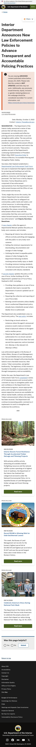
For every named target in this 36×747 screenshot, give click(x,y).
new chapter (7, 225)
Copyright (5, 676)
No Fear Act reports (8, 714)
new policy (22, 316)
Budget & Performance (9, 698)
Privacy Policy (6, 689)
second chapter (8, 274)
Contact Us (5, 673)
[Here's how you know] (18, 2)
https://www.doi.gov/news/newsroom (21, 103)
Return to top (6, 658)
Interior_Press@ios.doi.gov (25, 122)
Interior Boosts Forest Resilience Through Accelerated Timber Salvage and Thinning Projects (17, 454)
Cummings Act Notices (9, 701)
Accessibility (6, 669)
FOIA (3, 704)
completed (23, 378)
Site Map (5, 692)
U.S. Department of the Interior (18, 7)
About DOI (5, 666)
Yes (8, 645)
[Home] (3, 7)
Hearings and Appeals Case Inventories (15, 707)
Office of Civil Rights (9, 686)
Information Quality (8, 682)
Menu (33, 6)
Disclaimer (5, 679)
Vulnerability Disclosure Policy (12, 717)
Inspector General (8, 710)
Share (28, 19)
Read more (18, 492)
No (15, 645)
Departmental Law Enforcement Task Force (17, 166)
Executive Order (20, 155)
